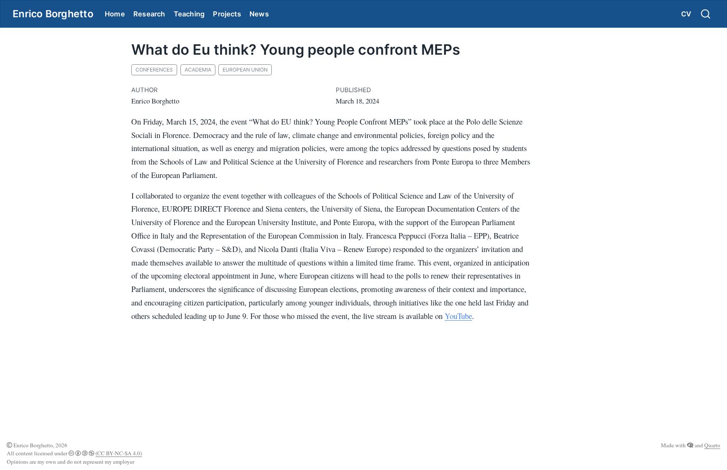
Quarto (712, 445)
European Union (245, 69)
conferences (154, 69)
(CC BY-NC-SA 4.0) (119, 453)
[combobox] (706, 14)
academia (198, 69)
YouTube (458, 316)
